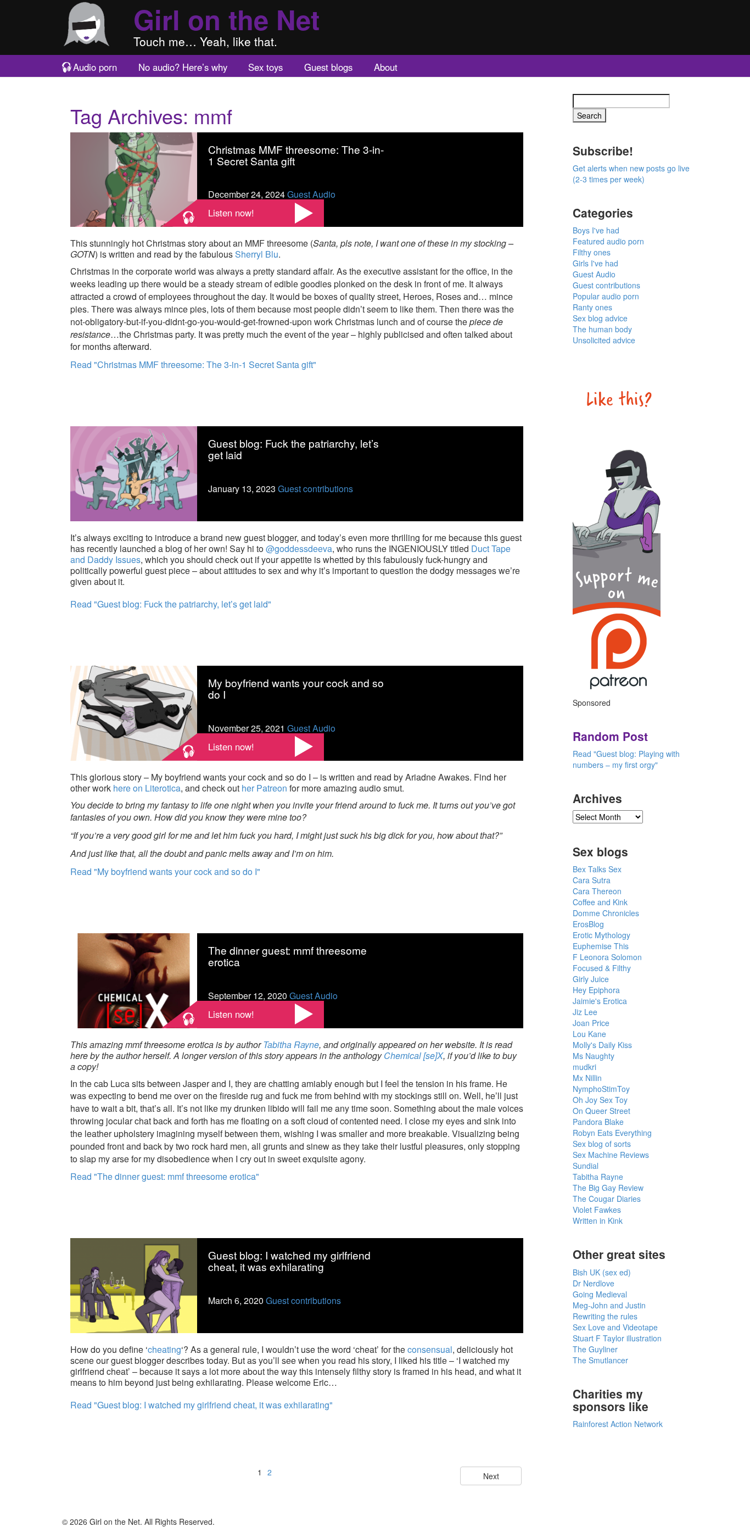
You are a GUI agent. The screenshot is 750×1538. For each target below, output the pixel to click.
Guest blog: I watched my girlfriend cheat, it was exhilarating (289, 1260)
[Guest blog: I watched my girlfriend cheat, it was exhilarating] (133, 1284)
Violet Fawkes (597, 1209)
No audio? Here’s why (182, 67)
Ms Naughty (593, 1055)
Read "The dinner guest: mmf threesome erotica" (164, 1176)
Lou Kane (589, 1033)
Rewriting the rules (605, 1316)
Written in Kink (598, 1220)
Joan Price (591, 1022)
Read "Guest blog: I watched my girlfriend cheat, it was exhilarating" (201, 1404)
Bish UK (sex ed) (602, 1272)
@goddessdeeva (299, 548)
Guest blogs (328, 67)
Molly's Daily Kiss (602, 1044)
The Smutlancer (600, 1360)
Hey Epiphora (596, 989)
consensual (429, 1349)
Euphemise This (601, 945)
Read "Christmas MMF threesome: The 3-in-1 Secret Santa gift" (193, 364)
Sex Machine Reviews (611, 1154)
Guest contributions (315, 488)
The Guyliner (595, 1349)
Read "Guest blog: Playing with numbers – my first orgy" (626, 759)
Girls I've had (595, 263)
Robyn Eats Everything (612, 1132)
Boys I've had (596, 230)
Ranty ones (592, 307)
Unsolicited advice (604, 340)
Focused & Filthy (602, 967)
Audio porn (95, 67)
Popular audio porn (606, 296)
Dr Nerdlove (593, 1283)
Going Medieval (600, 1294)
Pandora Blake (598, 1121)
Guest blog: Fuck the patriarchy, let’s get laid (293, 449)
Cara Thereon (597, 890)
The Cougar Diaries (607, 1198)
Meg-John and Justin (609, 1305)
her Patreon (264, 788)
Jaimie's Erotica (600, 1000)
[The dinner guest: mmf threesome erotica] (133, 979)
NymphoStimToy (601, 1088)
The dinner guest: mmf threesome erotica (287, 956)
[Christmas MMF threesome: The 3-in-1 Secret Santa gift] (133, 178)
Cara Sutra (592, 879)
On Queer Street (601, 1110)
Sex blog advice (600, 318)
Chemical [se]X (413, 1055)
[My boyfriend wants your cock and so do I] (133, 711)
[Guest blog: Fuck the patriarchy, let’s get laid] (133, 472)
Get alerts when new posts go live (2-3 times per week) (631, 174)
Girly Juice (591, 978)
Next (491, 1475)
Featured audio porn (608, 241)
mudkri (584, 1066)
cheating (164, 1349)
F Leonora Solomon (607, 956)
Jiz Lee (585, 1011)
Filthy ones (592, 252)
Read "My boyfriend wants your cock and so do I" (165, 871)
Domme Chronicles (606, 912)
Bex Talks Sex (597, 868)
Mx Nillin (587, 1077)
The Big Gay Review (608, 1187)
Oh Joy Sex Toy (600, 1099)
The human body (602, 329)
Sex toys (265, 67)
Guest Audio (311, 194)
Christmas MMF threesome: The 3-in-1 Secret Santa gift (296, 155)
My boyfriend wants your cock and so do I (296, 688)
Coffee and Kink (600, 901)
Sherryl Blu (256, 254)
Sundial (585, 1165)
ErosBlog (588, 923)
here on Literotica (147, 788)
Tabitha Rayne (291, 1044)
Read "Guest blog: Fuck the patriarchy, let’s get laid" (170, 604)
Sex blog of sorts (602, 1143)
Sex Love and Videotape (615, 1327)
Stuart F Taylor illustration (617, 1338)
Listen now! (231, 212)
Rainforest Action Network (618, 1423)
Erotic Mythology (601, 934)
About (386, 67)
